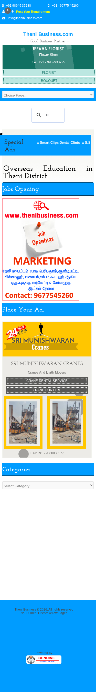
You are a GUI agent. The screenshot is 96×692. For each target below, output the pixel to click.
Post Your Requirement (33, 12)
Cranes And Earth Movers (47, 372)
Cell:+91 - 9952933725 (48, 62)
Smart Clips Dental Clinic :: (56, 143)
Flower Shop (48, 55)
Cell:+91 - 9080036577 (47, 453)
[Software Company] (43, 663)
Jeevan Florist (48, 49)
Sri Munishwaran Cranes (47, 363)
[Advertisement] (48, 542)
